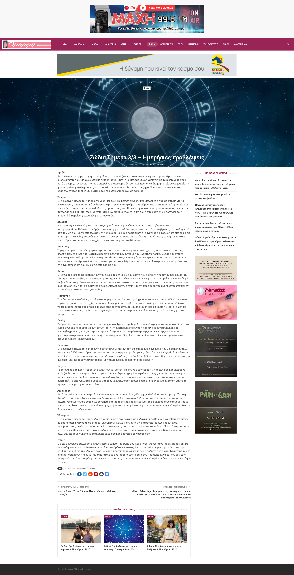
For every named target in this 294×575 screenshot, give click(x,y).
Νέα (65, 44)
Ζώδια (152, 44)
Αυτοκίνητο (166, 44)
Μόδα (95, 44)
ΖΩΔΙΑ (92, 468)
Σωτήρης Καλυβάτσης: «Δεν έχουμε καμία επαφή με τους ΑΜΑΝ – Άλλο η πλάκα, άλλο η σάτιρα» (214, 227)
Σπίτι (180, 44)
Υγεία (123, 44)
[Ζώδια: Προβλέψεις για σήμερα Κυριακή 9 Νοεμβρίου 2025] (81, 529)
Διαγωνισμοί (240, 44)
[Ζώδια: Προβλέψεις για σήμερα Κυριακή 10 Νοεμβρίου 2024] (124, 529)
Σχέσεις (137, 44)
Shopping (110, 44)
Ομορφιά (79, 44)
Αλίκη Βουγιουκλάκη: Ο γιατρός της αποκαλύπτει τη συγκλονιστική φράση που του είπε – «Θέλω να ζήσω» (215, 184)
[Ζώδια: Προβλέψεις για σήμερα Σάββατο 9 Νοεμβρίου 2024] (167, 529)
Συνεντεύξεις (211, 44)
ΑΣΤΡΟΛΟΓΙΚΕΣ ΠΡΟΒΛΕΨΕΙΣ (76, 468)
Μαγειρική (193, 44)
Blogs (226, 44)
